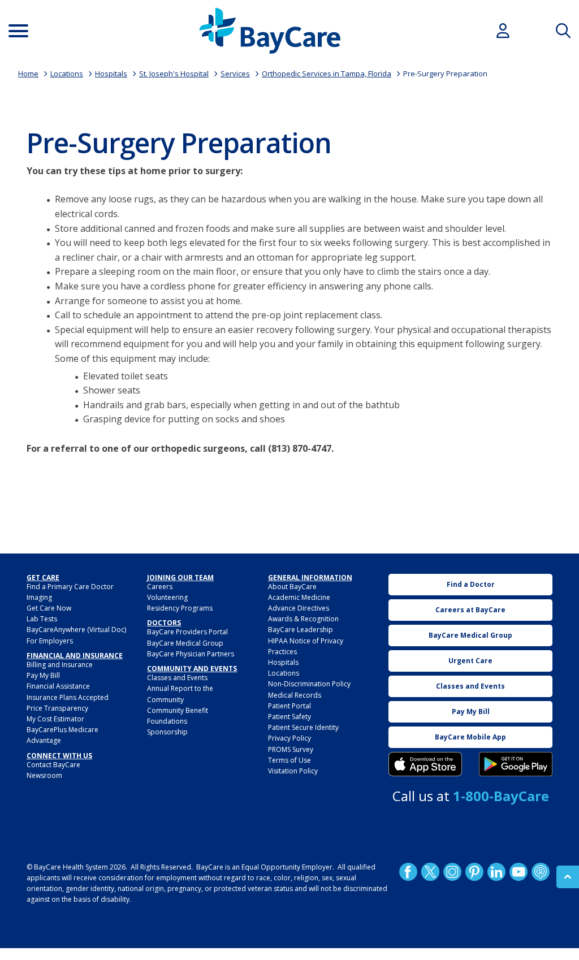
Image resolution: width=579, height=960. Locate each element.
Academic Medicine (299, 597)
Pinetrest (474, 871)
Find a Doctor (471, 584)
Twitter (430, 871)
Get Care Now (49, 608)
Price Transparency (57, 708)
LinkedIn (496, 871)
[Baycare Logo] (269, 31)
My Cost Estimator (55, 719)
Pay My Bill (43, 675)
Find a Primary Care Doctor (70, 586)
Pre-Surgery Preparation (445, 73)
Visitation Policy (293, 771)
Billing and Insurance (60, 664)
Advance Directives (298, 608)
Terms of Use (289, 760)
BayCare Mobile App (470, 737)
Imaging (39, 597)
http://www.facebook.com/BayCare (408, 871)
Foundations (167, 721)
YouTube (518, 871)
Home (28, 73)
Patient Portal (289, 706)
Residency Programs (180, 608)
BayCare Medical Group (185, 643)
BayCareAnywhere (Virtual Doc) (76, 629)
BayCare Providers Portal (187, 632)
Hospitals (111, 73)
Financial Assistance (58, 686)
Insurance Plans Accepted (68, 697)
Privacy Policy (289, 738)
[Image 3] (425, 764)
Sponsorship (167, 732)
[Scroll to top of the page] (567, 877)
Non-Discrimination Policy (309, 684)
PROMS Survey (290, 749)
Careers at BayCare (470, 610)
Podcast (541, 871)
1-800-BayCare (501, 795)
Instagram (452, 871)
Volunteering (167, 597)
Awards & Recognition (303, 619)
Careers (159, 586)
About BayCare (292, 586)
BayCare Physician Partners (190, 654)
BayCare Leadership (300, 629)
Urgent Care (470, 660)
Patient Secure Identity (303, 727)
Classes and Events (177, 677)
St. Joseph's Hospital (174, 73)
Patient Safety (289, 716)
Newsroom (44, 775)
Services (235, 73)
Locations (66, 73)
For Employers (50, 641)
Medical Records (294, 695)
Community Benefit (177, 710)
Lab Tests (42, 619)
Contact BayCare (53, 764)
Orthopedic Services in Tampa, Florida (326, 73)
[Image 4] (515, 764)
